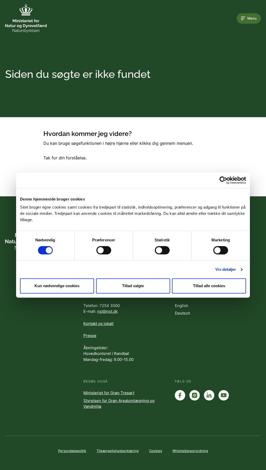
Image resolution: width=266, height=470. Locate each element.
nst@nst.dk (107, 311)
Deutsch (182, 313)
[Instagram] (194, 395)
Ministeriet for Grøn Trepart (108, 392)
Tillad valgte (133, 286)
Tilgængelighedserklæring (118, 451)
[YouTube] (223, 395)
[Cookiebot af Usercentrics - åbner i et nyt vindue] (223, 180)
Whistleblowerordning (190, 451)
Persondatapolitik (72, 451)
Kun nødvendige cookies (57, 286)
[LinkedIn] (209, 395)
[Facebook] (180, 395)
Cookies (155, 451)
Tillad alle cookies (209, 286)
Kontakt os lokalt (98, 323)
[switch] (103, 250)
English (181, 305)
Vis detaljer (225, 269)
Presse (89, 335)
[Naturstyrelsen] (26, 18)
